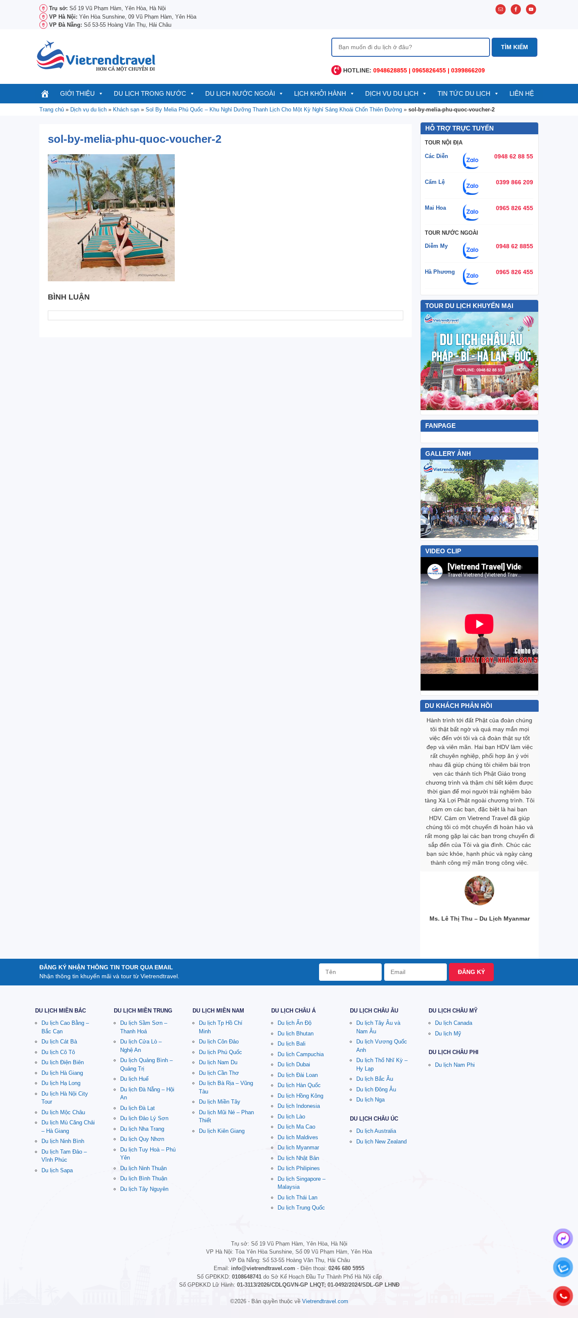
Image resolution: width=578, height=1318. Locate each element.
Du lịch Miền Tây (219, 1102)
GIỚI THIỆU (77, 93)
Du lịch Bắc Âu (374, 1079)
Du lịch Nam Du (218, 1062)
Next (527, 498)
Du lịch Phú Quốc (220, 1052)
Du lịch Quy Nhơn (142, 1139)
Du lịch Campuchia (301, 1054)
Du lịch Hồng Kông (300, 1096)
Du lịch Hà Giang (62, 1073)
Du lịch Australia (376, 1131)
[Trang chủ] (45, 93)
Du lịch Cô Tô (58, 1052)
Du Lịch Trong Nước (150, 93)
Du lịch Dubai (294, 1064)
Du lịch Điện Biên (62, 1062)
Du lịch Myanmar (298, 1147)
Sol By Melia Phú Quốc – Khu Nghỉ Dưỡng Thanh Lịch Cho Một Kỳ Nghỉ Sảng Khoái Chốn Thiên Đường (274, 109)
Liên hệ (521, 93)
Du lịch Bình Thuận (143, 1178)
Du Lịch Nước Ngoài (240, 93)
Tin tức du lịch (464, 93)
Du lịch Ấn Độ (294, 1023)
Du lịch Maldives (298, 1137)
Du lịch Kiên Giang (222, 1131)
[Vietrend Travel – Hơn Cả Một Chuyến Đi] (96, 55)
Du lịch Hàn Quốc (299, 1085)
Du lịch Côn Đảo (219, 1041)
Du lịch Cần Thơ (219, 1073)
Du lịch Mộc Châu (63, 1112)
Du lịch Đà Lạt (137, 1108)
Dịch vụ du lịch (391, 93)
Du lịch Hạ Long (60, 1083)
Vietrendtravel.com (325, 1301)
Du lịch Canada (453, 1023)
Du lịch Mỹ (448, 1033)
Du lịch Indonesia (299, 1106)
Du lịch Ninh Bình (62, 1141)
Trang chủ (51, 109)
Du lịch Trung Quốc (301, 1207)
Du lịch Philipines (299, 1168)
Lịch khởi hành (320, 93)
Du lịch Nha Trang (142, 1129)
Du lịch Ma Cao (296, 1127)
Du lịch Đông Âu (376, 1089)
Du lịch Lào (291, 1116)
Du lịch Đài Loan (298, 1075)
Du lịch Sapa (57, 1170)
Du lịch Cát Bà (59, 1041)
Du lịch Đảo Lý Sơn (144, 1118)
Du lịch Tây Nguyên (144, 1189)
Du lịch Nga (370, 1099)
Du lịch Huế (134, 1079)
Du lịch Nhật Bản (298, 1158)
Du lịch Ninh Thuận (143, 1168)
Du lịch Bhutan (296, 1033)
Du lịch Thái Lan (297, 1197)
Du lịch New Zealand (381, 1141)
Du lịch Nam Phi (455, 1065)
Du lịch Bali (292, 1044)
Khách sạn (126, 109)
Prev (431, 498)
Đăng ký (471, 971)
